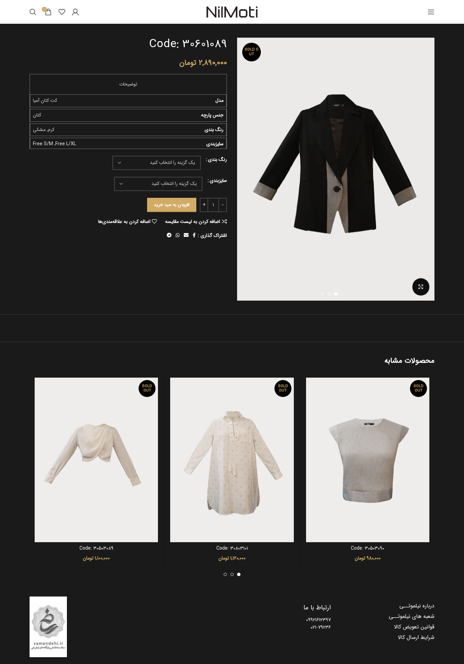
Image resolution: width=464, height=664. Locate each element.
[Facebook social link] (194, 235)
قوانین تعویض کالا (414, 627)
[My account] (75, 12)
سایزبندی (218, 180)
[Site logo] (232, 12)
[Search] (33, 12)
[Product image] (367, 460)
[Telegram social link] (169, 235)
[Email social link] (186, 235)
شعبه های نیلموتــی (411, 616)
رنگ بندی (217, 159)
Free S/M (43, 144)
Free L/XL (65, 144)
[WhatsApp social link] (178, 235)
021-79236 (320, 627)
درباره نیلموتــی (416, 606)
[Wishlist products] (62, 12)
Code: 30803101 (232, 548)
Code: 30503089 (96, 548)
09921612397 (318, 620)
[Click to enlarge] (420, 286)
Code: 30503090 (367, 548)
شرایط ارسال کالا (416, 637)
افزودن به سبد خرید (172, 204)
